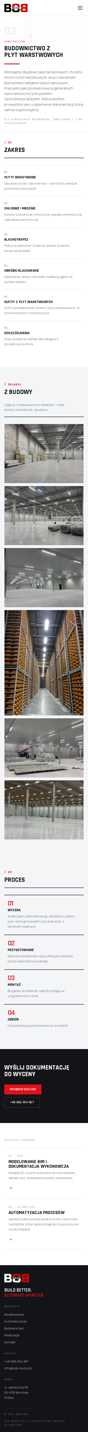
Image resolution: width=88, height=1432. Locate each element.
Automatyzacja (15, 1321)
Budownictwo (14, 1328)
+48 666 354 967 (22, 1102)
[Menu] (80, 8)
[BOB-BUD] (16, 8)
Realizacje (11, 1335)
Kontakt (10, 1342)
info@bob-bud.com (23, 1089)
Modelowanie (14, 1314)
